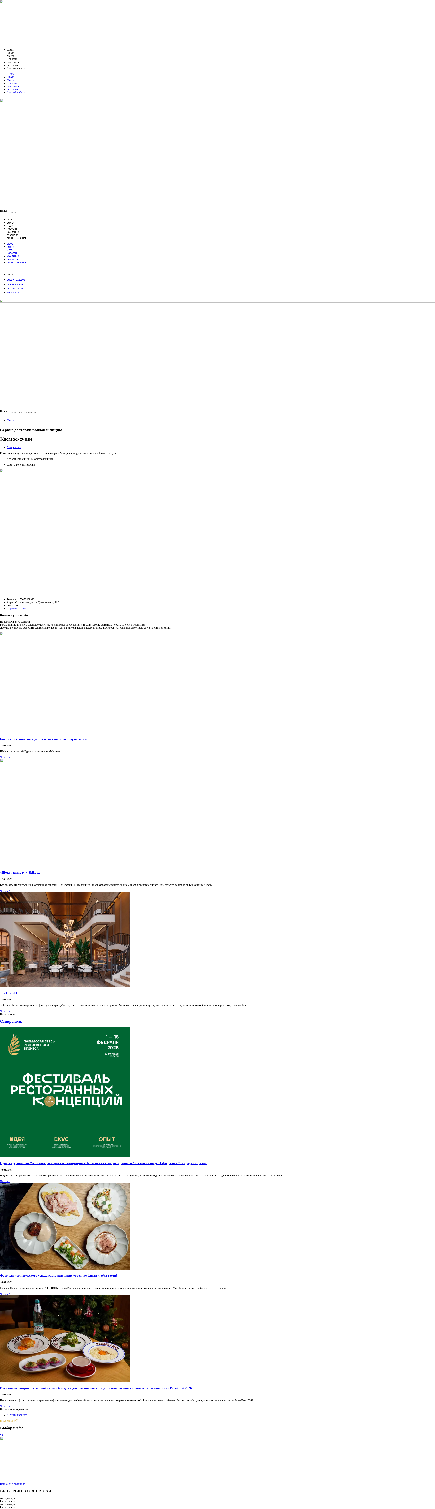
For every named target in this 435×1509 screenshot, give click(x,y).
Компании (13, 62)
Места (10, 55)
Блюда (10, 52)
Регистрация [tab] (7, 1501)
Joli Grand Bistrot (12, 993)
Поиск (3, 210)
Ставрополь (14, 447)
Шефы (10, 49)
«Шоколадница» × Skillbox (20, 872)
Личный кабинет (17, 68)
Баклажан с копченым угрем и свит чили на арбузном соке (44, 739)
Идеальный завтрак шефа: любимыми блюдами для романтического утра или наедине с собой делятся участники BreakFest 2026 (96, 1388)
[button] (8, 1014)
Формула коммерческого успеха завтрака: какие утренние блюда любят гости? (59, 1275)
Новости (12, 58)
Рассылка (12, 65)
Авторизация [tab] (7, 1498)
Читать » (5, 757)
